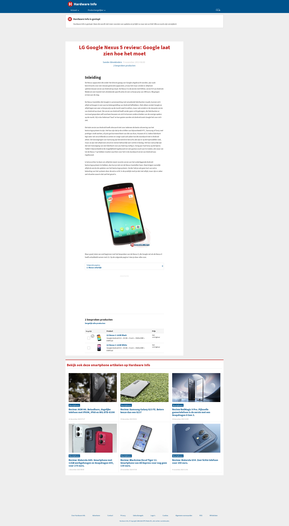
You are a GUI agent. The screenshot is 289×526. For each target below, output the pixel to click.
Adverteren (96, 515)
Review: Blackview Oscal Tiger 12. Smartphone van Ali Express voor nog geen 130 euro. (143, 462)
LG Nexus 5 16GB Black (117, 335)
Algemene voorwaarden (184, 515)
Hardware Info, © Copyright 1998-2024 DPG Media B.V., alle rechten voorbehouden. (144, 521)
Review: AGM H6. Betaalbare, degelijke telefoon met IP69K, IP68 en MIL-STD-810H (92, 411)
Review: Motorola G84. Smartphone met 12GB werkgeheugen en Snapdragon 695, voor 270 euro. (91, 462)
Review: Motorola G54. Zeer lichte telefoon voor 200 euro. (195, 461)
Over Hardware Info (78, 515)
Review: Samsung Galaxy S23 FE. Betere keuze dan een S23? (142, 411)
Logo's (153, 515)
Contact (110, 515)
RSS (200, 515)
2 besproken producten (124, 65)
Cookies (165, 515)
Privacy (123, 515)
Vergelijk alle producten (95, 323)
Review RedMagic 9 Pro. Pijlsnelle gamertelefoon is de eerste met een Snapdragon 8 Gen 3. (191, 412)
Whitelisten (214, 515)
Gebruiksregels (138, 515)
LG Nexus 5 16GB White (117, 345)
